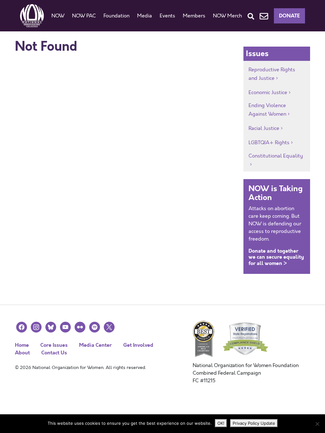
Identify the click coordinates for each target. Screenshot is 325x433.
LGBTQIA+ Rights (269, 142)
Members (194, 15)
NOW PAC (84, 15)
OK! (220, 423)
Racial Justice (264, 128)
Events (167, 15)
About (22, 352)
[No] (317, 424)
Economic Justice (268, 92)
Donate (289, 15)
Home (22, 345)
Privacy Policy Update (254, 423)
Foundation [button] (116, 15)
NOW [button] (57, 15)
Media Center (95, 345)
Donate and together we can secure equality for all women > (276, 257)
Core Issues (54, 345)
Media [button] (144, 15)
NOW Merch (227, 15)
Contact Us (54, 352)
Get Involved (138, 345)
